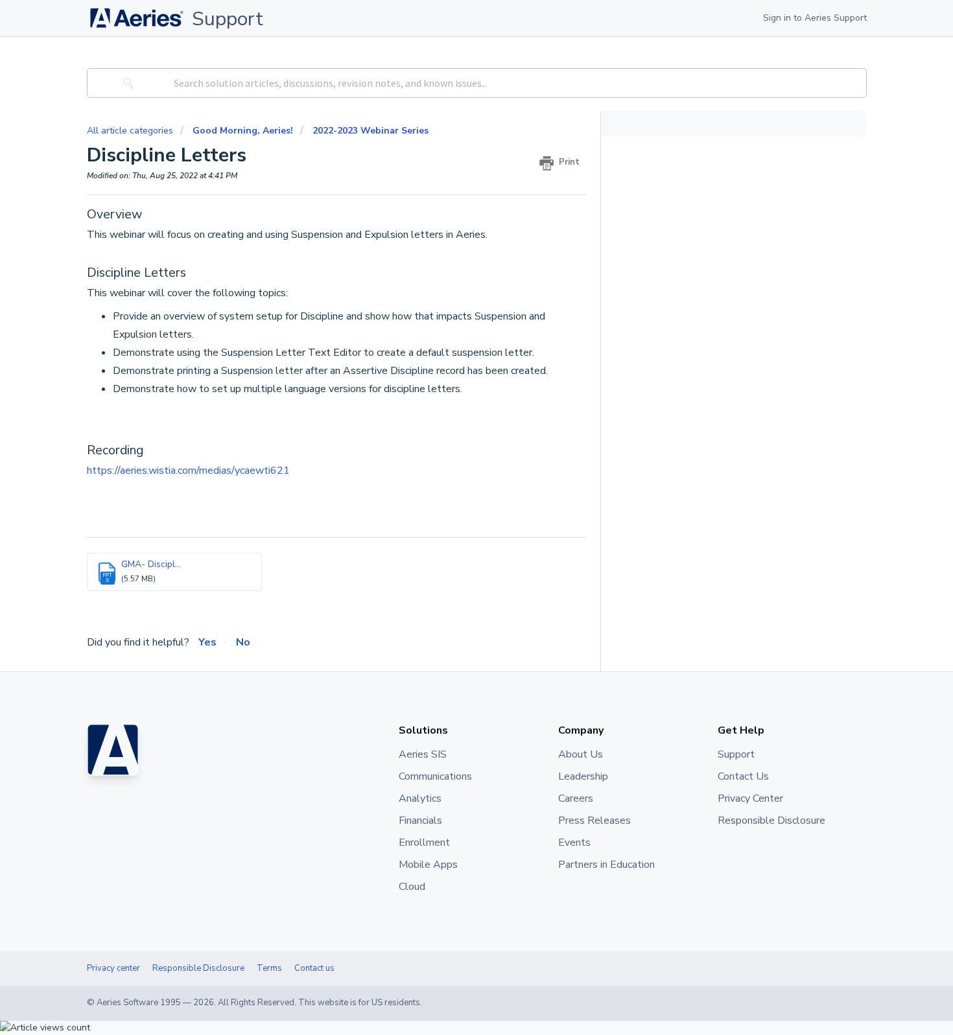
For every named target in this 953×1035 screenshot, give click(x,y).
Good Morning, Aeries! (243, 130)
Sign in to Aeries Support (815, 18)
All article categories (131, 130)
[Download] (452, 353)
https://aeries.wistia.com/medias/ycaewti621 (188, 470)
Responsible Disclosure (198, 968)
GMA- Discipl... (151, 564)
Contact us (314, 968)
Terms (269, 968)
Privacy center (113, 968)
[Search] (126, 83)
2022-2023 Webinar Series (370, 130)
